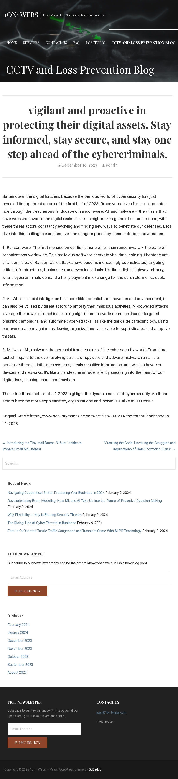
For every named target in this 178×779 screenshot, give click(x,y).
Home (12, 42)
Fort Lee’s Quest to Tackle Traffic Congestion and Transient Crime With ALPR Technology (75, 531)
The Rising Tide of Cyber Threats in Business (42, 523)
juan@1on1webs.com (111, 712)
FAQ (76, 42)
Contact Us (56, 42)
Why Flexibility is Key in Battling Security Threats (45, 515)
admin (111, 165)
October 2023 (18, 657)
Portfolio (95, 42)
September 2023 (20, 665)
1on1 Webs (21, 14)
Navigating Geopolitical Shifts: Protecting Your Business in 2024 (56, 493)
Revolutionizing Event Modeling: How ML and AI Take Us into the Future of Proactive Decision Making (85, 501)
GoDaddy (95, 769)
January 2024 (18, 632)
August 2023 (17, 672)
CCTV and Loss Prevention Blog (143, 42)
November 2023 (20, 649)
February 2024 (19, 625)
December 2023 (20, 641)
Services (31, 42)
